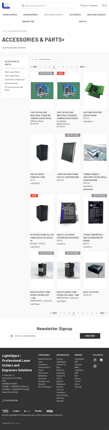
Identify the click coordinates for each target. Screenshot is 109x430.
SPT (76, 362)
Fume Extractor (11, 83)
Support (59, 381)
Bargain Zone (28, 21)
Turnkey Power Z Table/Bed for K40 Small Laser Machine (95, 177)
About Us (60, 370)
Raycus (78, 378)
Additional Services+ (96, 15)
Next (82, 67)
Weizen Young (15, 423)
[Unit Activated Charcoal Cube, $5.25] (42, 152)
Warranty (60, 398)
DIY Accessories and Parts (14, 88)
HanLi (77, 384)
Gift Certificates (44, 387)
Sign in (85, 6)
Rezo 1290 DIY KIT (91, 292)
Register (94, 6)
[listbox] (48, 59)
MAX (77, 367)
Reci (76, 376)
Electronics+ (75, 15)
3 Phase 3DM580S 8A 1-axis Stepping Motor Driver (93, 238)
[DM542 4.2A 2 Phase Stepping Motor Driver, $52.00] (68, 212)
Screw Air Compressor (15, 79)
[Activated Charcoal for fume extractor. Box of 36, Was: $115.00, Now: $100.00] (42, 212)
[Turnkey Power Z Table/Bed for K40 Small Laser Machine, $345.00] (95, 152)
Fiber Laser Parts (12, 72)
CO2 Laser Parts (12, 76)
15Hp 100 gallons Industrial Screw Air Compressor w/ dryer (40, 115)
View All (78, 387)
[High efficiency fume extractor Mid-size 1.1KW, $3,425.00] (42, 270)
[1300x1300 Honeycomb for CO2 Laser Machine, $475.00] (68, 152)
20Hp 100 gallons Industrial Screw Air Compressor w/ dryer (67, 115)
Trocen (78, 381)
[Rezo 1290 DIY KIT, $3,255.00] (95, 270)
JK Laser (78, 365)
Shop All (41, 384)
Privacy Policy (62, 395)
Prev (34, 67)
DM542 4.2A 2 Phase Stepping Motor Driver (68, 236)
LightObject (79, 359)
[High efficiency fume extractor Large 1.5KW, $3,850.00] (68, 270)
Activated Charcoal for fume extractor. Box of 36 (42, 238)
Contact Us (61, 365)
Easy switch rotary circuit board (92, 114)
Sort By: (35, 59)
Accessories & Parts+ (53, 15)
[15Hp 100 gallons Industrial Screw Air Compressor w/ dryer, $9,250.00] (42, 90)
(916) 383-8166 (11, 400)
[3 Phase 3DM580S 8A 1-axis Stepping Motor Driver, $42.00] (95, 212)
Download (60, 373)
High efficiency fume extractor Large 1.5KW (68, 293)
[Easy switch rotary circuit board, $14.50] (95, 90)
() (105, 6)
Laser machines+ (30, 15)
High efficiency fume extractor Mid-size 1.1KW (40, 295)
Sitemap (60, 401)
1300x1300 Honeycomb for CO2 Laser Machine (68, 176)
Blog (58, 367)
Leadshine (79, 370)
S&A (76, 373)
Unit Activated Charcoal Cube (37, 176)
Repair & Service (10, 15)
